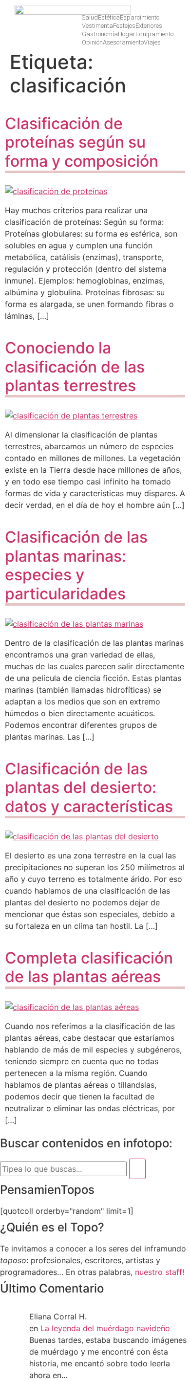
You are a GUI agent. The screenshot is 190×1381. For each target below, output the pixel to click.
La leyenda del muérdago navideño (105, 1328)
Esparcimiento (139, 17)
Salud (90, 17)
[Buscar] (137, 1169)
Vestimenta (97, 25)
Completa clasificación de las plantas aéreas (89, 967)
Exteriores (148, 25)
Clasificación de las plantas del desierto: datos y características (89, 787)
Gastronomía (100, 34)
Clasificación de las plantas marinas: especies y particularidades (76, 565)
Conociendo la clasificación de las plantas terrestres (75, 366)
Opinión (92, 42)
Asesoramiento (123, 42)
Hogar (126, 34)
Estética (109, 17)
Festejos (124, 25)
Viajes (152, 42)
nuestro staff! (159, 1272)
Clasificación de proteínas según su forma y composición (81, 142)
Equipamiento (154, 34)
